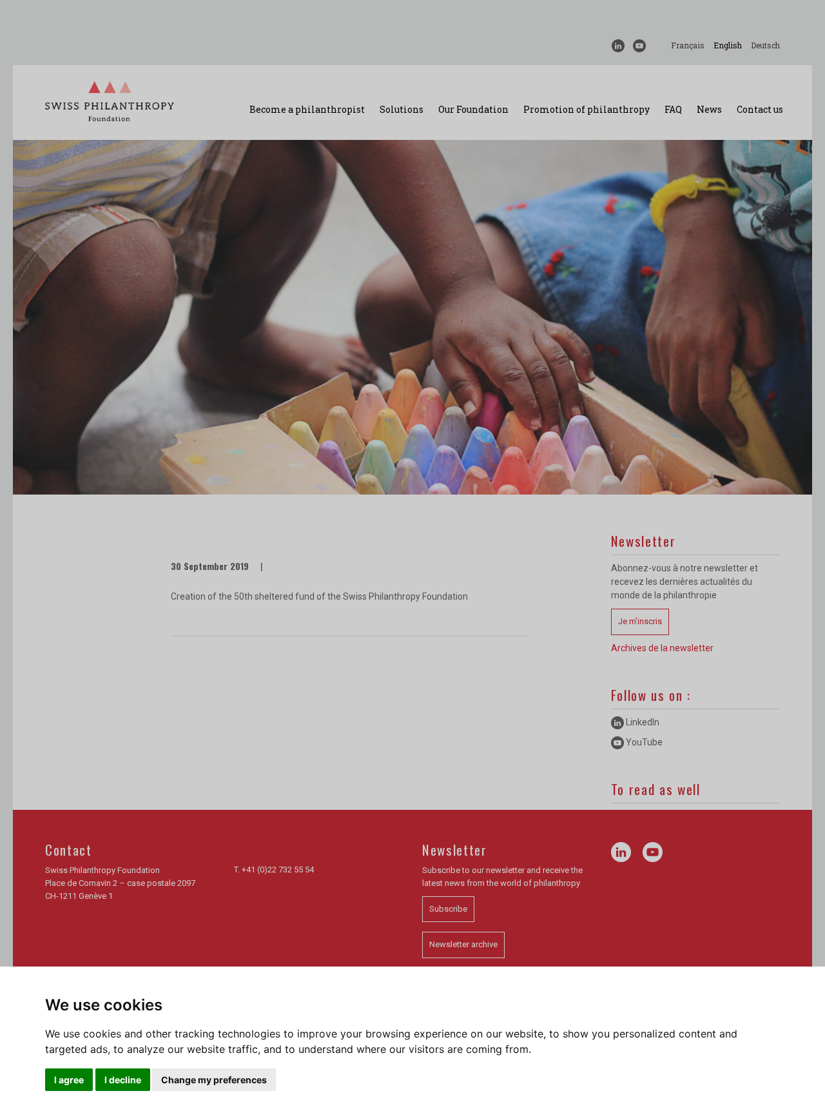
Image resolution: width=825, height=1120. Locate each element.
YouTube (643, 742)
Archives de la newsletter (662, 648)
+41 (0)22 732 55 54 (278, 869)
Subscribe (448, 909)
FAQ (673, 109)
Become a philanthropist (307, 109)
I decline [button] (122, 1079)
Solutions (401, 109)
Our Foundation (473, 109)
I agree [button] (69, 1079)
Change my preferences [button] (214, 1079)
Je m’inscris (640, 621)
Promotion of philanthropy (586, 109)
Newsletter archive (463, 944)
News (709, 109)
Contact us (760, 109)
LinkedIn (641, 722)
